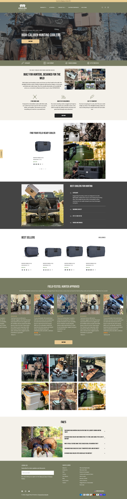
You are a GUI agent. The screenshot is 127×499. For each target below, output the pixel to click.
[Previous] (39, 168)
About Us (65, 467)
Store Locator (83, 476)
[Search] (102, 7)
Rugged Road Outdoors (32, 494)
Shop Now (30, 41)
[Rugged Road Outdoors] (22, 7)
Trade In (64, 482)
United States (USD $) (100, 491)
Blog (64, 478)
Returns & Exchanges (84, 472)
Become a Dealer (83, 478)
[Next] (45, 168)
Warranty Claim (83, 470)
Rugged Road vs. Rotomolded (86, 482)
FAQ (63, 472)
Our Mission (65, 476)
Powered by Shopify (43, 494)
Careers (64, 474)
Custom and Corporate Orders (86, 474)
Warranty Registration (85, 467)
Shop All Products (102, 237)
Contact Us (65, 470)
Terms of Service (83, 480)
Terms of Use (43, 476)
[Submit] (52, 473)
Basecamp (82, 484)
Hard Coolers (66, 480)
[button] (108, 7)
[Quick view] (49, 154)
